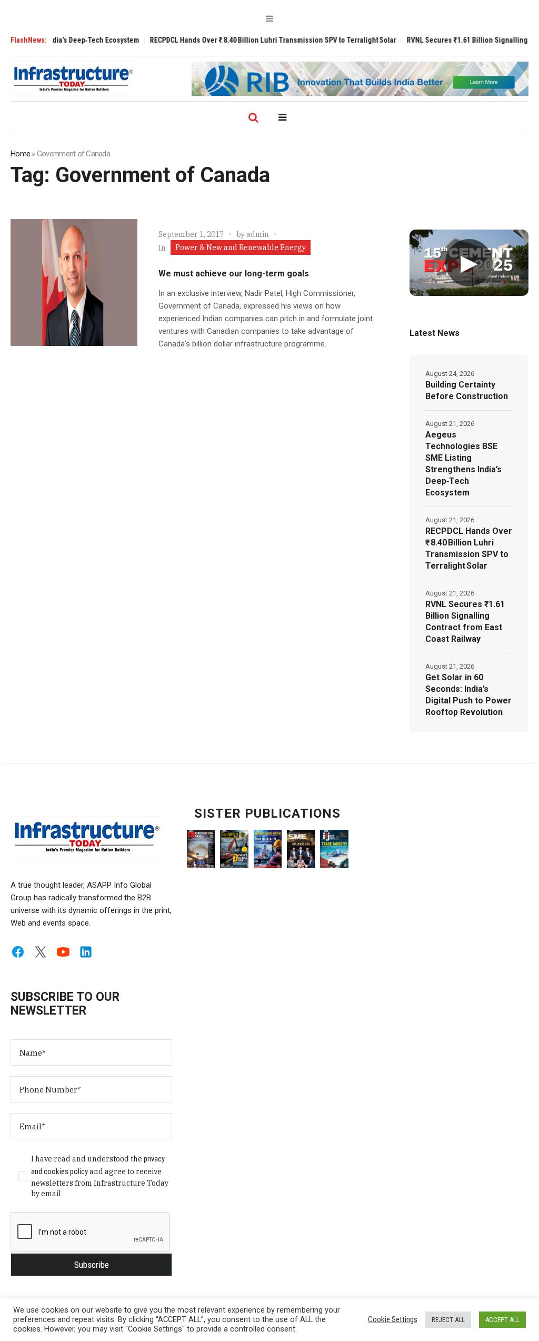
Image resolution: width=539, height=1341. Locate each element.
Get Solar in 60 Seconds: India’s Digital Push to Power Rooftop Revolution (468, 694)
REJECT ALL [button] (448, 1320)
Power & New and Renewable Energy (240, 247)
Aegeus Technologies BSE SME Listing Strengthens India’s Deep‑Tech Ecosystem (463, 464)
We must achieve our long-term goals (233, 274)
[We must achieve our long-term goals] (74, 282)
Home (20, 153)
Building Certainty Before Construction (466, 390)
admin (257, 234)
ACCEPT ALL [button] (502, 1320)
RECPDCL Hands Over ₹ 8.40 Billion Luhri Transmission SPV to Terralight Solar (251, 40)
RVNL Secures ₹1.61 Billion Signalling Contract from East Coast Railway (465, 621)
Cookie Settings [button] (392, 1319)
